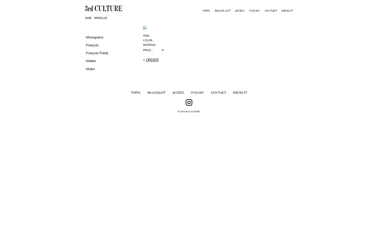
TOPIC (206, 11)
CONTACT (271, 11)
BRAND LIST (222, 11)
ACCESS (240, 11)
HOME (88, 17)
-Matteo (90, 61)
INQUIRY (254, 11)
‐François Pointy (96, 53)
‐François (92, 45)
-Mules (90, 69)
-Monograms (94, 37)
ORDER (152, 60)
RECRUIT (287, 11)
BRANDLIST (156, 93)
